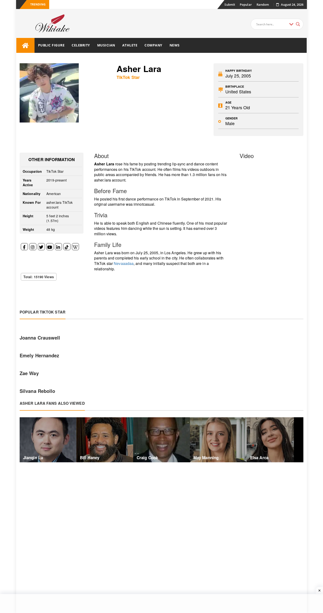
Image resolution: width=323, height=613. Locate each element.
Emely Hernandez (39, 355)
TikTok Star (128, 77)
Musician (106, 45)
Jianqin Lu (33, 457)
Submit (229, 4)
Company (153, 45)
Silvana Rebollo (37, 390)
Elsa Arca (259, 457)
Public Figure (51, 45)
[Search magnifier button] (298, 24)
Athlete (130, 45)
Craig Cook (147, 457)
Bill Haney (89, 457)
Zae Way (29, 373)
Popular (246, 4)
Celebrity (81, 45)
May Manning (205, 457)
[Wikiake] (25, 45)
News (175, 45)
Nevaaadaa (124, 263)
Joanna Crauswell (40, 337)
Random (263, 4)
